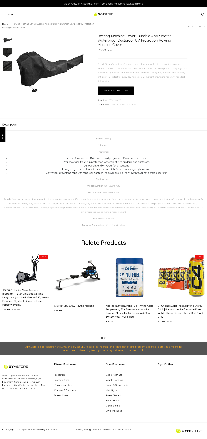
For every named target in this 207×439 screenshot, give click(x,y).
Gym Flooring (113, 405)
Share (3, 135)
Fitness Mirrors (62, 395)
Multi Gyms (111, 390)
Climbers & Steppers (65, 390)
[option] (7, 40)
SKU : (101, 99)
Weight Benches (114, 380)
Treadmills (59, 374)
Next (199, 26)
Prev (190, 26)
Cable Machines (114, 374)
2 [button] (105, 338)
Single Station (113, 400)
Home (5, 24)
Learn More (136, 3)
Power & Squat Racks (117, 385)
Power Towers (113, 395)
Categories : (104, 104)
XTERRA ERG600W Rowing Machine (74, 305)
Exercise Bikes (61, 380)
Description (9, 124)
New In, (115, 104)
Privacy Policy (83, 429)
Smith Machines (114, 410)
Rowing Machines (127, 104)
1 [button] (102, 338)
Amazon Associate (122, 429)
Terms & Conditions (101, 429)
